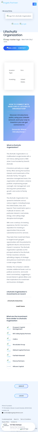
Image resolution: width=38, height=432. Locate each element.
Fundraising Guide (7, 419)
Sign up (21, 386)
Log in (21, 396)
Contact (22, 48)
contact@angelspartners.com (13, 413)
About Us (16, 419)
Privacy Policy (5, 422)
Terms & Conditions (26, 419)
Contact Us (14, 422)
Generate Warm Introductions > (19, 130)
